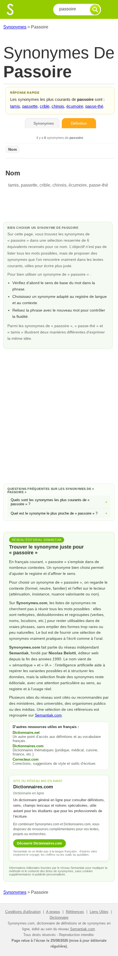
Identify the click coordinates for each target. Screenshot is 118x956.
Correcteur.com (26, 759)
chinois (58, 106)
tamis (15, 106)
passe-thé (94, 106)
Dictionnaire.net (26, 732)
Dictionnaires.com (28, 746)
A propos (53, 912)
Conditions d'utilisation (23, 912)
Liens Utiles (99, 912)
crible (44, 106)
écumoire (74, 106)
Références (75, 912)
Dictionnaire (59, 917)
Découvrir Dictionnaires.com (39, 843)
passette (30, 106)
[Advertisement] (59, 415)
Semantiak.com (48, 715)
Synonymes (14, 27)
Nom (12, 149)
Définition (79, 123)
